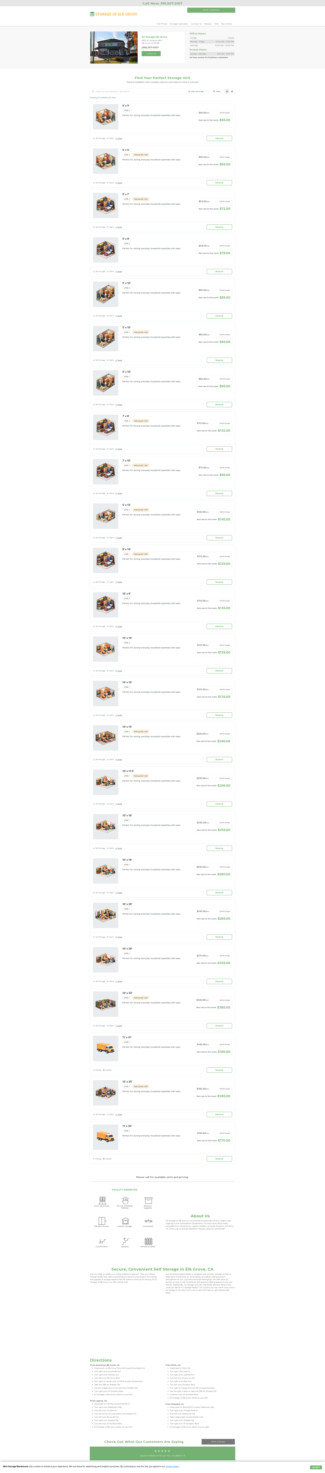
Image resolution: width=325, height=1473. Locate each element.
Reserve (219, 138)
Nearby (208, 24)
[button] (93, 48)
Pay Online (226, 24)
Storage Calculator (179, 24)
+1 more (118, 138)
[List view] (227, 91)
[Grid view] (232, 91)
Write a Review (218, 1442)
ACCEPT (316, 1467)
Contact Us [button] (151, 54)
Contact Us (196, 24)
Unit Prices (161, 24)
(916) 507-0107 (150, 47)
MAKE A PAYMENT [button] (211, 10)
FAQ (216, 24)
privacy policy (172, 1466)
